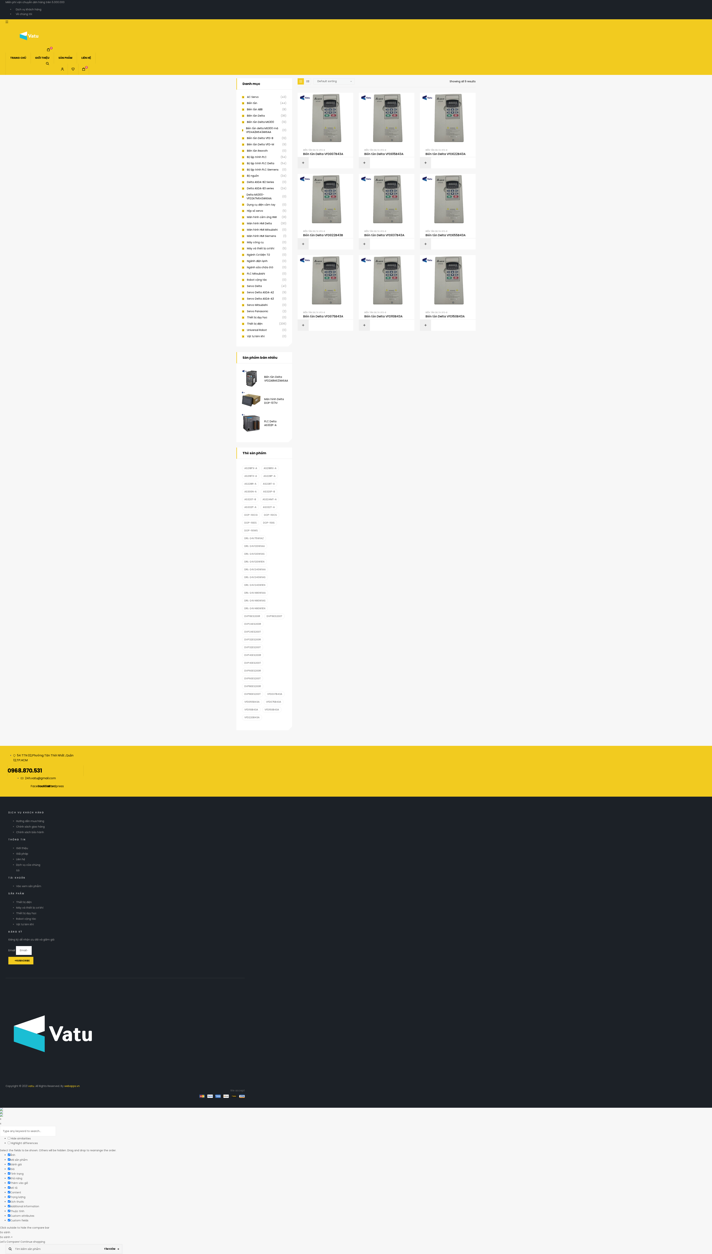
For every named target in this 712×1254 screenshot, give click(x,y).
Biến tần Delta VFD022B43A (446, 154)
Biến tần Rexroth (257, 151)
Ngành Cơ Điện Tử (258, 255)
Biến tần (252, 103)
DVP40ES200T (252, 663)
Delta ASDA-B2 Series (260, 182)
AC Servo (253, 97)
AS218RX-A (270, 468)
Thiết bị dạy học (257, 317)
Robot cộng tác (257, 280)
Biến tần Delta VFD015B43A (383, 154)
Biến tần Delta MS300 (260, 122)
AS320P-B (269, 491)
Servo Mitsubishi (257, 305)
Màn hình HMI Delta (259, 223)
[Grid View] (301, 81)
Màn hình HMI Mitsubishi (262, 230)
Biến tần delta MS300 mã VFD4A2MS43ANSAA (262, 130)
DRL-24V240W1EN (254, 585)
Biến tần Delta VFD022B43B (323, 235)
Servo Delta (254, 286)
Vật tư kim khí (256, 336)
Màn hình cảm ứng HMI (262, 217)
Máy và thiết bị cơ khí (260, 248)
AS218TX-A (250, 476)
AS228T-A (269, 484)
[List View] (308, 81)
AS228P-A (269, 476)
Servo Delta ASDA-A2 (260, 292)
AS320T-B (250, 499)
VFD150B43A (272, 709)
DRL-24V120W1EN (254, 561)
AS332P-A (250, 507)
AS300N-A (250, 491)
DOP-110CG (251, 515)
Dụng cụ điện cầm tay (261, 205)
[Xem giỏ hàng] (48, 49)
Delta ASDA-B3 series (260, 188)
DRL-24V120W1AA (254, 546)
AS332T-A (269, 507)
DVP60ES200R (252, 670)
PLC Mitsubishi (256, 273)
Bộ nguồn (253, 176)
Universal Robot (257, 330)
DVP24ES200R (252, 624)
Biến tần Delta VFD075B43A (323, 316)
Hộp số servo (255, 211)
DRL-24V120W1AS (254, 554)
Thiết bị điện (255, 324)
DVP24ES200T (252, 631)
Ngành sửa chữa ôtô (260, 267)
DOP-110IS (269, 522)
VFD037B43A (274, 694)
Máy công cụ (255, 242)
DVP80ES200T (252, 694)
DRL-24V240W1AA (255, 569)
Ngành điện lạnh (257, 261)
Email (12, 950)
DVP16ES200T (274, 616)
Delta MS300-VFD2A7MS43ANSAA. (259, 196)
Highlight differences (24, 1143)
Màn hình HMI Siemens (261, 236)
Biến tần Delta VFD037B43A (384, 235)
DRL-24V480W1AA (255, 593)
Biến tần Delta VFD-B (314, 149)
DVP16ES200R (252, 616)
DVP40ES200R (252, 655)
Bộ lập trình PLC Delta (260, 163)
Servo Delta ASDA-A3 (260, 299)
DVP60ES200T (252, 678)
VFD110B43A (251, 709)
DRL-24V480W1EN (254, 608)
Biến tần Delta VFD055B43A (446, 235)
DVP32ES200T (252, 647)
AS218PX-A (250, 468)
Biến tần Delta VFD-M (260, 144)
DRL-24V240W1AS (255, 577)
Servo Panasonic (257, 311)
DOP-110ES (250, 522)
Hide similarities (20, 1138)
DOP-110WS (251, 530)
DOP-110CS (270, 515)
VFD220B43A (252, 717)
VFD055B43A (252, 702)
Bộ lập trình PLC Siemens (262, 169)
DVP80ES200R (252, 686)
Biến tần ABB (255, 109)
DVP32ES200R (252, 639)
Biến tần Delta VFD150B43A (445, 316)
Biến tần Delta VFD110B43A (383, 316)
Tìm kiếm (109, 1248)
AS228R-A (250, 484)
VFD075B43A (273, 702)
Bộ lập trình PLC (257, 157)
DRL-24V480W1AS (255, 600)
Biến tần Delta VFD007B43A (323, 154)
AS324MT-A (270, 499)
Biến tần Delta (256, 116)
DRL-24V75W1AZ (254, 538)
